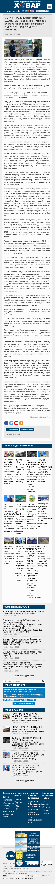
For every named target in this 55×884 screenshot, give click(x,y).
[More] (21, 423)
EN (14, 11)
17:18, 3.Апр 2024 (11, 658)
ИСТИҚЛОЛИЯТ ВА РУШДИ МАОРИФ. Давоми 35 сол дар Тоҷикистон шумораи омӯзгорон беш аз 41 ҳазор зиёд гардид (11, 471)
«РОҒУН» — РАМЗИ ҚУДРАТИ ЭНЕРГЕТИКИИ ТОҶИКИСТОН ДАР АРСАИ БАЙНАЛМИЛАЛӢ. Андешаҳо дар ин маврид (46, 471)
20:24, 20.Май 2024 (11, 615)
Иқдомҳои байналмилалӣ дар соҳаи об (35, 804)
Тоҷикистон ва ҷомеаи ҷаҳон (8, 814)
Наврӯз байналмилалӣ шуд (35, 820)
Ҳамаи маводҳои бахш (24, 676)
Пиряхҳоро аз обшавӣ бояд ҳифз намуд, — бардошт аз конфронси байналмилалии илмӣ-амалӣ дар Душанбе (45, 515)
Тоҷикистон (8, 793)
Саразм (46, 807)
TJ (7, 11)
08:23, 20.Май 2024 (11, 634)
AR (17, 11)
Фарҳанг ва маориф (8, 804)
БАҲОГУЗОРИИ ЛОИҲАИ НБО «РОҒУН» (19, 700)
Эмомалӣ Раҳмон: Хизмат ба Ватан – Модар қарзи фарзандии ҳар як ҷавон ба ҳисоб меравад (23, 653)
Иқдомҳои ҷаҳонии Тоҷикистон (33, 795)
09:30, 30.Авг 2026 (20, 722)
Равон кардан (27, 429)
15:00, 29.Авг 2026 (20, 748)
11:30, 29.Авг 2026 (20, 761)
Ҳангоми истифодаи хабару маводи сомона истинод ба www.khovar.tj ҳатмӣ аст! (23, 612)
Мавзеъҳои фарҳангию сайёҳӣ (47, 795)
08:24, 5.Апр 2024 (11, 647)
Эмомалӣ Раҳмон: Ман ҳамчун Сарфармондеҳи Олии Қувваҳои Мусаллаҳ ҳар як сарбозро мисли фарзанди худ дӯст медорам (22, 665)
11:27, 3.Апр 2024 (11, 671)
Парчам (18, 802)
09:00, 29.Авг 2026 (20, 776)
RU (10, 11)
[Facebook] (6, 423)
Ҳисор (45, 810)
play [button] (38, 11)
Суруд (17, 805)
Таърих (6, 797)
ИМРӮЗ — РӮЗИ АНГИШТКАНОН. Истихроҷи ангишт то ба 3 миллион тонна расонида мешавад (22, 471)
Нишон (17, 799)
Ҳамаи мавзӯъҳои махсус (23, 703)
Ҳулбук (45, 813)
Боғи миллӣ (45, 803)
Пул (16, 808)
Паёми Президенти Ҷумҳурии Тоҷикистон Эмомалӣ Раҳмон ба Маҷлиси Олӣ (20, 690)
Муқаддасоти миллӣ (21, 794)
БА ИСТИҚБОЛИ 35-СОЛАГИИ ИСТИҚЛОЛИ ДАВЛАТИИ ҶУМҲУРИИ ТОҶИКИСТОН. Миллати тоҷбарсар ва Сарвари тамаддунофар (10, 517)
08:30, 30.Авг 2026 (20, 733)
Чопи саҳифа (12, 429)
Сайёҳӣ (6, 808)
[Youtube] (16, 423)
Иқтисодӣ (8, 800)
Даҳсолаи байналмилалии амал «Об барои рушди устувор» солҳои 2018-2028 (23, 696)
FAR (20, 11)
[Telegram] (11, 423)
